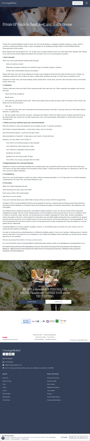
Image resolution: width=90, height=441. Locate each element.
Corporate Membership (54, 400)
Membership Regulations (50, 334)
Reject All (73, 437)
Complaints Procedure (50, 339)
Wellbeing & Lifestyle (53, 387)
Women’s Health (51, 381)
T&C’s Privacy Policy (41, 337)
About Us (5, 378)
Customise (64, 437)
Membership (6, 397)
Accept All (83, 437)
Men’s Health (51, 384)
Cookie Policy (6, 439)
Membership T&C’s (38, 334)
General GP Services (53, 378)
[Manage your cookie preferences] (2, 438)
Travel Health (51, 390)
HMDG (16, 339)
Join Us (5, 390)
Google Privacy (25, 439)
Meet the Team (7, 381)
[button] (86, 3)
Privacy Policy (50, 337)
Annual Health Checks (53, 397)
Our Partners (6, 400)
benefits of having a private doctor (30, 240)
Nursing (49, 393)
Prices (4, 387)
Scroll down (83, 29)
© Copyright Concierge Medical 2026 (78, 340)
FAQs (4, 384)
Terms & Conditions (39, 339)
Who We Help (6, 393)
